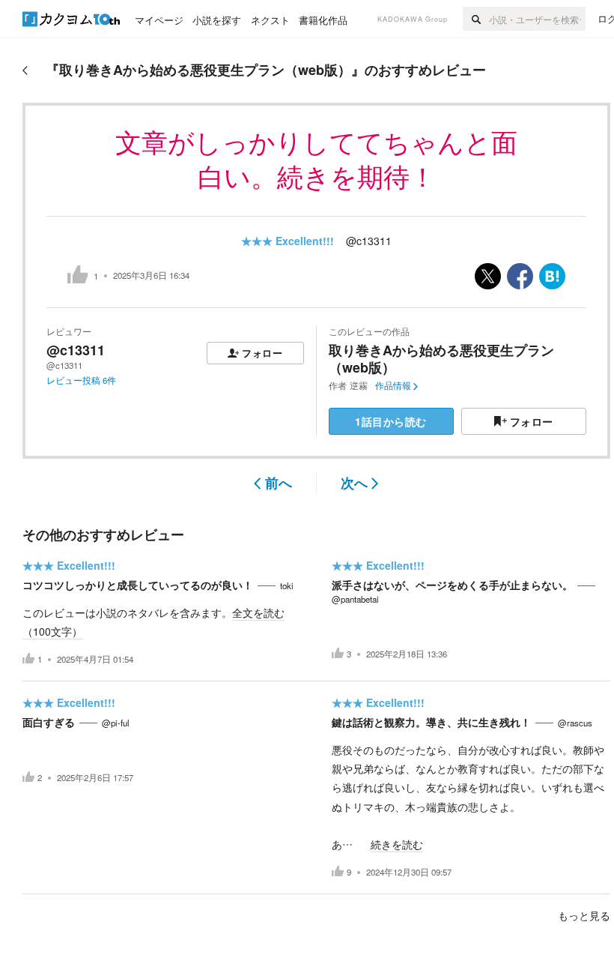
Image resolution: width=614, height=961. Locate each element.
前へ (278, 482)
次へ (354, 482)
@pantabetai (355, 599)
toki (287, 585)
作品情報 (393, 385)
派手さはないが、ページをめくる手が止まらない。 (452, 584)
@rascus (575, 723)
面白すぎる (48, 721)
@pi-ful (116, 723)
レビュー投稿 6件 (81, 380)
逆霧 (359, 385)
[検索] (476, 19)
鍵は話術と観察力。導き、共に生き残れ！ (431, 721)
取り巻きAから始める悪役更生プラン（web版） (441, 358)
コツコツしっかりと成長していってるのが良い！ (137, 584)
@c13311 (369, 240)
